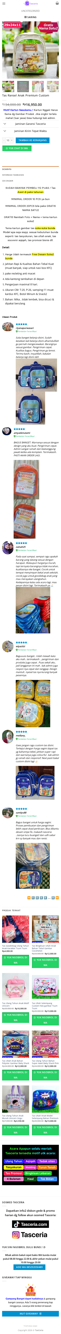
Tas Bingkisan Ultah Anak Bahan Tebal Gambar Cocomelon (44, 948)
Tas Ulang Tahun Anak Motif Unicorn (15, 1004)
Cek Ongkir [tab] (7, 180)
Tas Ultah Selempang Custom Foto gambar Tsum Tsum (44, 1006)
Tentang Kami (30, 1326)
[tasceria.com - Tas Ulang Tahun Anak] (30, 3)
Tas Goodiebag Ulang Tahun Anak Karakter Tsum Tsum (15, 947)
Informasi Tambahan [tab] (13, 175)
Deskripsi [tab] (6, 169)
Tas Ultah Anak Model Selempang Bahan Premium (45, 1116)
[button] (4, 3)
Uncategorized (30, 10)
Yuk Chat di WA (18, 148)
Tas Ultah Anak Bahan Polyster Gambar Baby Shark (15, 1062)
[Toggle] (5, 124)
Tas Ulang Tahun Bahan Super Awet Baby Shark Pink (45, 1062)
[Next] (54, 50)
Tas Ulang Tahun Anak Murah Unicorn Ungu (12, 1116)
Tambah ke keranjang (33, 140)
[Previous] (6, 50)
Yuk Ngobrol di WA (16, 960)
